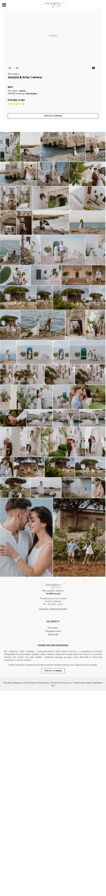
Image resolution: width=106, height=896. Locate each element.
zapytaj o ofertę (53, 116)
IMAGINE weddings (12, 683)
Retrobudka (53, 634)
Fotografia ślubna (53, 631)
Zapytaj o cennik (53, 671)
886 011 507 (55, 594)
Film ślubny (53, 628)
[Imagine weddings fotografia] (53, 609)
